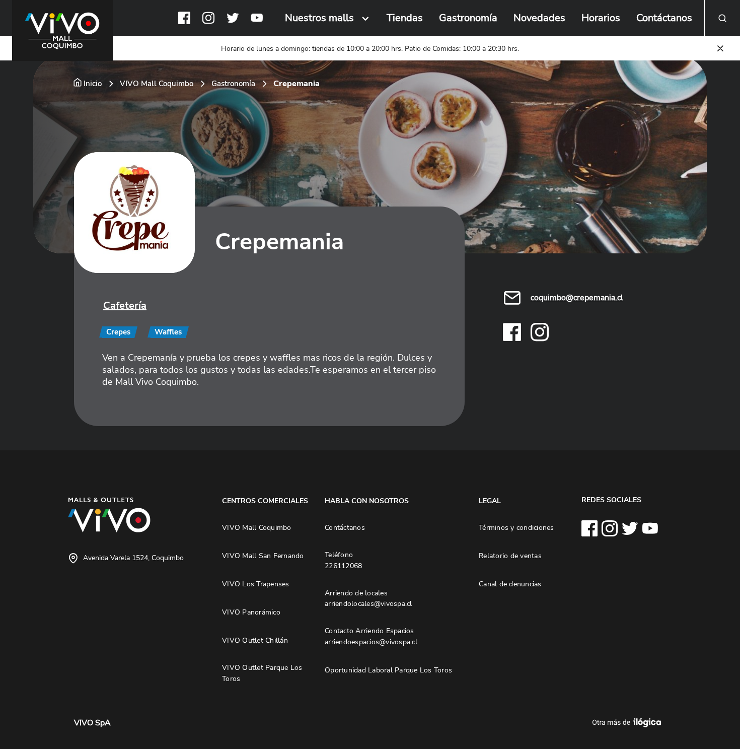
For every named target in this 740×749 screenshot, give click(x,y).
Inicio (93, 84)
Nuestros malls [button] (319, 18)
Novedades (539, 18)
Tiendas (405, 18)
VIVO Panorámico (251, 612)
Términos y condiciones (516, 527)
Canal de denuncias (510, 584)
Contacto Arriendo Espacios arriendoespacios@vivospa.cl (371, 636)
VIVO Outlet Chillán (255, 640)
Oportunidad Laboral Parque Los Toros (388, 670)
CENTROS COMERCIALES (265, 501)
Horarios (600, 18)
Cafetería (124, 305)
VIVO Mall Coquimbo (156, 84)
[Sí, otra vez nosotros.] (628, 723)
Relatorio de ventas (510, 556)
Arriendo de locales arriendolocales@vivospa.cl (368, 598)
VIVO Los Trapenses (255, 584)
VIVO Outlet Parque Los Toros (262, 673)
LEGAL (490, 501)
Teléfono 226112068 (343, 560)
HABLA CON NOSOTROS (367, 501)
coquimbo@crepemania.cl (577, 297)
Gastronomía (468, 18)
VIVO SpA (92, 722)
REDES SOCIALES (611, 500)
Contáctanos (664, 18)
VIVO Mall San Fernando (263, 556)
